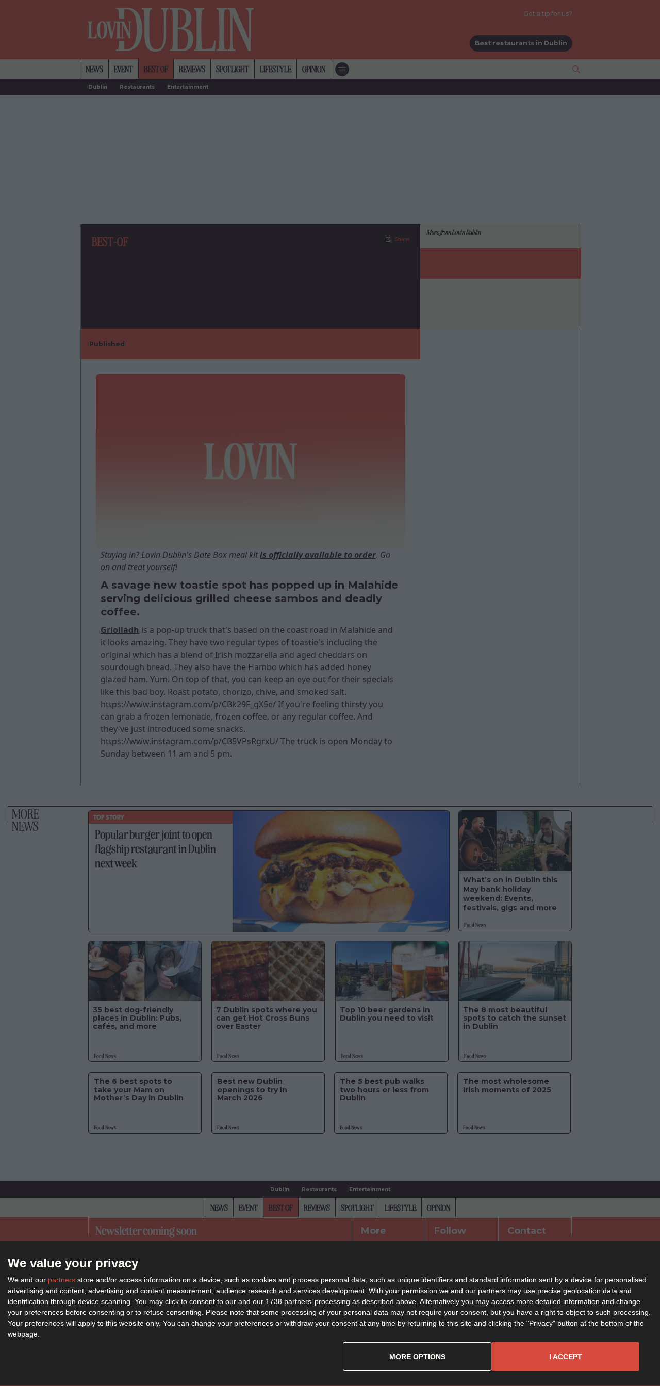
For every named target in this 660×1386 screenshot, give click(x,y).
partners (61, 1279)
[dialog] (330, 1314)
